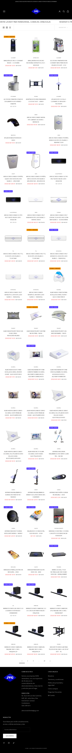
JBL (13, 605)
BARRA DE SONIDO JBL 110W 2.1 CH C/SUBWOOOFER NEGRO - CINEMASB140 (13, 611)
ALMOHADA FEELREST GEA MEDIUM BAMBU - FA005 (58, 332)
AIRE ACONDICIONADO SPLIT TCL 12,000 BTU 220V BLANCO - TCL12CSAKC (13, 256)
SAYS (36, 173)
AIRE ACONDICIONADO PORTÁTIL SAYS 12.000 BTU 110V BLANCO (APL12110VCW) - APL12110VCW (36, 179)
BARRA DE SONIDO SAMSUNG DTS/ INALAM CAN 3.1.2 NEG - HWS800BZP (59, 611)
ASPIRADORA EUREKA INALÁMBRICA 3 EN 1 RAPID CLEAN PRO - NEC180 (59, 454)
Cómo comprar (53, 689)
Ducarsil (59, 289)
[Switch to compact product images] (10, 27)
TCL (13, 251)
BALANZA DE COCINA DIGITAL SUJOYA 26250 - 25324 (36, 532)
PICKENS (36, 96)
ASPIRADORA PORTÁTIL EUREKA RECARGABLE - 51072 (59, 494)
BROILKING (13, 567)
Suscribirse (10, 736)
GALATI (13, 173)
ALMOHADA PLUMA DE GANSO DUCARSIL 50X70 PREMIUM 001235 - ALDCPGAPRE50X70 (13, 413)
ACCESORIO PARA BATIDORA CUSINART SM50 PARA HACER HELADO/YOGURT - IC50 (59, 63)
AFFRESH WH (36, 57)
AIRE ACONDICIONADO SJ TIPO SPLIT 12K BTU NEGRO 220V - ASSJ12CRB (59, 179)
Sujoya (36, 528)
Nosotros (51, 676)
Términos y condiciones (55, 679)
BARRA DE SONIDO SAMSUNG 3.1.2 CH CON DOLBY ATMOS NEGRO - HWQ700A (36, 611)
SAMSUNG (36, 605)
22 (44, 661)
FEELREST (13, 328)
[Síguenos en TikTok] (14, 743)
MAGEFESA (13, 135)
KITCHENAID (13, 96)
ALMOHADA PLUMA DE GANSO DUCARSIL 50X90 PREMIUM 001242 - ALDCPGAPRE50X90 (36, 413)
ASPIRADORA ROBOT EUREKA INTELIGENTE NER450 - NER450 (13, 532)
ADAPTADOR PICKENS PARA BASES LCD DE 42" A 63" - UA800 (36, 100)
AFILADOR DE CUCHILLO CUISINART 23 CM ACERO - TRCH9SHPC (59, 102)
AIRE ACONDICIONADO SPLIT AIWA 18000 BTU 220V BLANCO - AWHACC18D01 (36, 217)
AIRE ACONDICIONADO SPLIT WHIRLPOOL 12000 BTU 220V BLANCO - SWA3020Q (58, 256)
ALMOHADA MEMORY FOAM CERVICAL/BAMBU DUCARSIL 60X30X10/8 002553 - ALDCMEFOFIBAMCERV (58, 373)
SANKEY (36, 489)
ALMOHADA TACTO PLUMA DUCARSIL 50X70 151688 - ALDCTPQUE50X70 (36, 454)
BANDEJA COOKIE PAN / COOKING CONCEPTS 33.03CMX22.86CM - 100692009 (59, 533)
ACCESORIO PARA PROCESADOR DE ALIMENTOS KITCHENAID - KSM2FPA (13, 102)
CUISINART (13, 57)
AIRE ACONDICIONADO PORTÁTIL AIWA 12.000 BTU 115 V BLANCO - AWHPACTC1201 (59, 140)
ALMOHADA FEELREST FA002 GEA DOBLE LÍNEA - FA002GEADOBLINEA (13, 333)
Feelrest (36, 328)
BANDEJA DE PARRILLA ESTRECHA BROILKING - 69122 (13, 571)
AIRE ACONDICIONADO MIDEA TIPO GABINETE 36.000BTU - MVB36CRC (36, 120)
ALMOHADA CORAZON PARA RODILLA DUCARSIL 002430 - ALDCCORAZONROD (58, 295)
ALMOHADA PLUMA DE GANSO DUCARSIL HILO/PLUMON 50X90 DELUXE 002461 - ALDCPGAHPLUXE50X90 (13, 455)
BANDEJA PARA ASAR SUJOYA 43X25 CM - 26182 (36, 571)
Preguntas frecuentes (55, 692)
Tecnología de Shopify (41, 748)
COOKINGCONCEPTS (58, 528)
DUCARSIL (36, 367)
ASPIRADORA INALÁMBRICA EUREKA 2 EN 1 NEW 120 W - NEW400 (13, 495)
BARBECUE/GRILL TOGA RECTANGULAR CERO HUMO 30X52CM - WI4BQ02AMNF (59, 572)
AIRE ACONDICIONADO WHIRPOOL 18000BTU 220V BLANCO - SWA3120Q (36, 295)
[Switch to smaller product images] (7, 27)
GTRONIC (59, 212)
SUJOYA (36, 567)
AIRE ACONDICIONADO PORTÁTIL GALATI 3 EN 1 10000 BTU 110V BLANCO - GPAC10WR (13, 179)
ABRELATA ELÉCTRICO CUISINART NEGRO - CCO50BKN (13, 62)
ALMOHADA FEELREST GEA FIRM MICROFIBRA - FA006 (36, 332)
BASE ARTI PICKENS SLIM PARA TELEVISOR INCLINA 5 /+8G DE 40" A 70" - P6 (59, 649)
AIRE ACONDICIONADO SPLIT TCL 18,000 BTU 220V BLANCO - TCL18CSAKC (36, 256)
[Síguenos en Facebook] (4, 743)
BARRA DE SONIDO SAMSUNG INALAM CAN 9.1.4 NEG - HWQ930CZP (36, 649)
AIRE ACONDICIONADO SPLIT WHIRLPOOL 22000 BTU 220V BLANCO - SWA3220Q (13, 295)
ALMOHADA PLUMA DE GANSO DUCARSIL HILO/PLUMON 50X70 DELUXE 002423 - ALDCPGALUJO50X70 (58, 414)
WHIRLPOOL (59, 251)
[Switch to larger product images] (3, 27)
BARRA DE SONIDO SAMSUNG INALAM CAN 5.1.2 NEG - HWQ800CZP (13, 649)
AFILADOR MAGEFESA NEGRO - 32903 (13, 139)
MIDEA (36, 114)
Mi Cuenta (51, 695)
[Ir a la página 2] (50, 661)
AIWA (59, 135)
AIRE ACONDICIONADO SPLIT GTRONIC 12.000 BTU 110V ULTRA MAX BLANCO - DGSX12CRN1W (58, 217)
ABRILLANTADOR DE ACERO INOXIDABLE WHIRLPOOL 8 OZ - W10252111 (36, 63)
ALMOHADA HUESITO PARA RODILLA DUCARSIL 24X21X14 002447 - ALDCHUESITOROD (13, 372)
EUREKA (58, 448)
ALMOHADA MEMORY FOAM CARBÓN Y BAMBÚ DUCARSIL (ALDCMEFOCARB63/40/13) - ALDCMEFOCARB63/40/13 (36, 373)
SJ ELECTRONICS (58, 173)
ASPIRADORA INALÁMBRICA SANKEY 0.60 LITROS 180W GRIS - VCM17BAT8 (36, 495)
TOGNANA (59, 567)
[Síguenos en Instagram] (9, 743)
